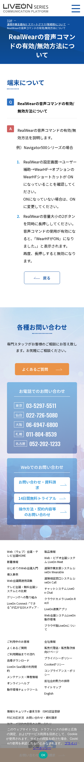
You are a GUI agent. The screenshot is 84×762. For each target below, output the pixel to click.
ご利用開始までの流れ (21, 654)
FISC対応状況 (15, 717)
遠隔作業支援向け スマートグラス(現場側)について (36, 24)
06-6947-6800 (42, 424)
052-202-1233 (44, 443)
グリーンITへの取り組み (22, 597)
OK (43, 755)
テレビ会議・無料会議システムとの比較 (22, 589)
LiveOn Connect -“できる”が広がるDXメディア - (22, 605)
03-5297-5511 (41, 405)
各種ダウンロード (18, 660)
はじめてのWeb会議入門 (22, 568)
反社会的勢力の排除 (57, 681)
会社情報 (50, 641)
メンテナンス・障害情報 (22, 677)
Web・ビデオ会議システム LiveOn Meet (59, 560)
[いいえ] (78, 742)
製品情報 (50, 551)
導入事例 (12, 574)
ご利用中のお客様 (18, 641)
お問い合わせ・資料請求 (41, 717)
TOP (9, 20)
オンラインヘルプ (18, 683)
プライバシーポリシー (58, 658)
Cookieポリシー (54, 664)
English (48, 693)
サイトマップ (52, 687)
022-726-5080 (42, 415)
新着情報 (12, 562)
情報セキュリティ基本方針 (23, 711)
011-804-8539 (41, 434)
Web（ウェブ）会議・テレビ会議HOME (22, 553)
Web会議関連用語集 (19, 581)
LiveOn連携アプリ (55, 609)
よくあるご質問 (17, 648)
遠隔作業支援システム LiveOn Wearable (59, 570)
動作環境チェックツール (22, 689)
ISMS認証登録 (51, 711)
